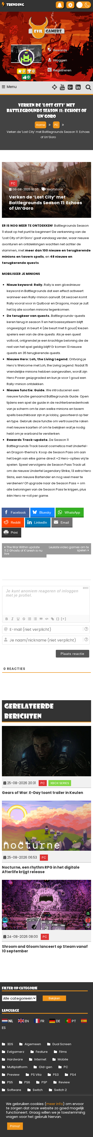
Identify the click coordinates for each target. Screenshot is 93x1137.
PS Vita (36, 1074)
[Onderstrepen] (18, 619)
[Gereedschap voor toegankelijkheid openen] (70, 4)
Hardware (15, 1059)
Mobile (63, 1059)
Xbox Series (59, 783)
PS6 (27, 1082)
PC (13, 183)
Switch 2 (60, 1090)
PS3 (56, 1074)
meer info (54, 1103)
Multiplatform (17, 1067)
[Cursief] (12, 619)
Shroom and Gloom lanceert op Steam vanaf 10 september (45, 949)
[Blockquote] (41, 619)
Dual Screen (61, 1044)
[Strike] (23, 619)
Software (14, 1090)
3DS (10, 1044)
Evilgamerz (15, 1051)
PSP (44, 1082)
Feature (42, 1051)
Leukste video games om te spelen (69, 548)
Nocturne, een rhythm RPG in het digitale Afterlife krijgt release (40, 870)
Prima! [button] (15, 1126)
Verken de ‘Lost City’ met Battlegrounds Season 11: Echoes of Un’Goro (45, 202)
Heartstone (55, 189)
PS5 (10, 1082)
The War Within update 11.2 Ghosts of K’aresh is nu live (23, 550)
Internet (40, 1059)
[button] (83, 4)
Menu (12, 86)
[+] (63, 619)
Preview (13, 1074)
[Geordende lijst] (29, 619)
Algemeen (33, 1044)
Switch (38, 1090)
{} (58, 619)
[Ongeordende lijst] (35, 619)
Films (63, 1051)
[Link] (52, 619)
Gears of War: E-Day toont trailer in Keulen (42, 792)
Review (64, 1082)
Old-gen (45, 1067)
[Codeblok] (46, 619)
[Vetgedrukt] (6, 619)
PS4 (73, 1074)
